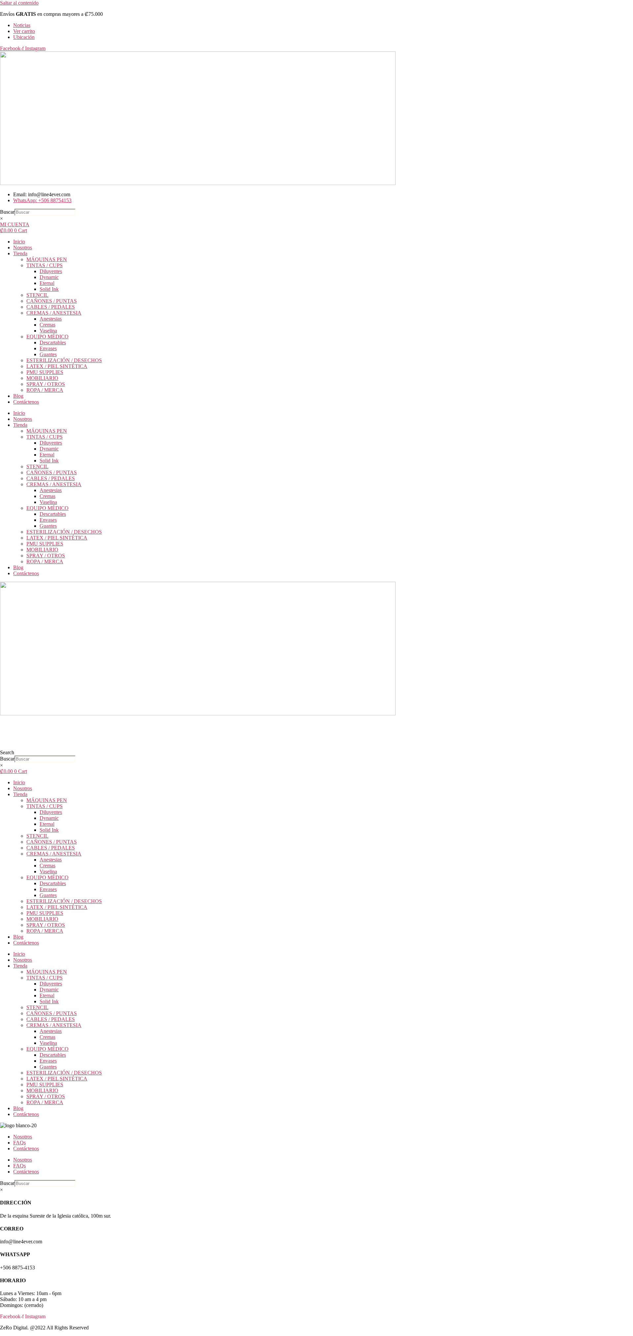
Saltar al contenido (19, 3)
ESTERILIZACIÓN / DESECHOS (64, 360)
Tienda (20, 253)
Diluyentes (51, 271)
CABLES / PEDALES (50, 307)
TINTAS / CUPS (44, 265)
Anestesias (51, 319)
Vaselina (48, 330)
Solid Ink (49, 289)
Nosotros (22, 247)
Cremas (47, 324)
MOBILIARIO (42, 378)
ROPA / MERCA (44, 390)
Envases (48, 348)
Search (7, 752)
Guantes (48, 354)
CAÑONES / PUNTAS (51, 301)
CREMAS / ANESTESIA (53, 313)
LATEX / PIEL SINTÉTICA (56, 366)
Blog (18, 396)
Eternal (47, 283)
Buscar (7, 212)
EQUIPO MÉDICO (47, 336)
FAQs (19, 1142)
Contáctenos (26, 402)
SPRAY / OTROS (45, 384)
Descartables (53, 342)
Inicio (19, 241)
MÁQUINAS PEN (46, 259)
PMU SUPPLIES (44, 372)
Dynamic (49, 277)
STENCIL (37, 295)
